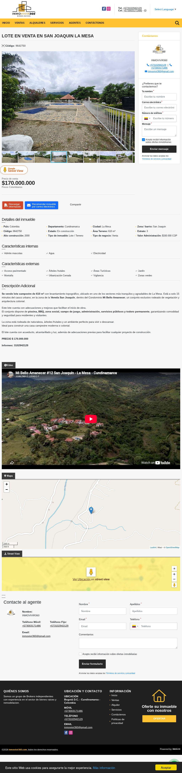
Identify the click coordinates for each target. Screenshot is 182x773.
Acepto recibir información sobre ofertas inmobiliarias (109, 654)
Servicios (57, 23)
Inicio (6, 23)
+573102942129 (132, 8)
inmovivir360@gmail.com (161, 71)
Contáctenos (95, 23)
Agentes (75, 23)
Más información (104, 767)
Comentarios (86, 634)
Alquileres (37, 23)
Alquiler (115, 704)
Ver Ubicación (82, 579)
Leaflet (153, 547)
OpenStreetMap (172, 547)
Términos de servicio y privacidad (156, 159)
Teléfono (135, 619)
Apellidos (135, 604)
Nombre (84, 604)
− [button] (7, 489)
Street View (15, 169)
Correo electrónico (152, 102)
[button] (131, 54)
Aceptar (166, 767)
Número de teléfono (152, 113)
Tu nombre (148, 91)
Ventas (20, 23)
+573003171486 (133, 10)
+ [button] (7, 484)
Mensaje (147, 123)
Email (83, 619)
